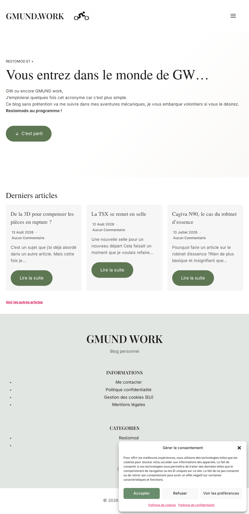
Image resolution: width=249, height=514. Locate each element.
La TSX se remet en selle (118, 213)
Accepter (141, 493)
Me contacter (129, 382)
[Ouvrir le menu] (235, 15)
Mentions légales (128, 404)
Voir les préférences (221, 493)
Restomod (129, 437)
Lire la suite (32, 277)
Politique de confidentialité (196, 505)
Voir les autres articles (24, 302)
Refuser (180, 493)
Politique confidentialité (128, 389)
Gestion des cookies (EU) (128, 397)
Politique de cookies (162, 505)
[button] (239, 447)
